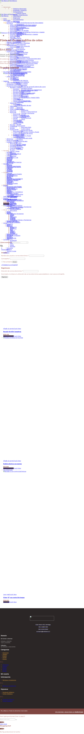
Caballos (4, 654)
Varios (18, 37)
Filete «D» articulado (10, 199)
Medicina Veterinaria (19, 9)
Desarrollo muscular (23, 46)
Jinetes (4, 659)
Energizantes (20, 49)
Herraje (4, 657)
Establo (4, 656)
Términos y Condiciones (9, 680)
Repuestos (13, 197)
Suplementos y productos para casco (28, 58)
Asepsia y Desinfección (20, 15)
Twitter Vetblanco (7, 694)
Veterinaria (5, 653)
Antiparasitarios (18, 12)
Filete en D (34, 62)
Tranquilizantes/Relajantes (25, 65)
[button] (8, 328)
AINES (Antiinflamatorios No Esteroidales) (29, 23)
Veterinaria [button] (6, 7)
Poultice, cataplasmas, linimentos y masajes (30, 32)
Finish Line (16, 18)
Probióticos (20, 55)
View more (3, 724)
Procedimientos (18, 19)
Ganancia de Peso (22, 52)
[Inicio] (5, 5)
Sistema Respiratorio (23, 57)
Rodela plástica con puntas (12, 464)
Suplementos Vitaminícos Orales (27, 63)
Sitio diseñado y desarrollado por (69, 712)
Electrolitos (20, 48)
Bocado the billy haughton (12, 331)
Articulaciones (21, 44)
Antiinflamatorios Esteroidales (26, 26)
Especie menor (21, 13)
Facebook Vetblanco (8, 692)
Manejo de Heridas (22, 30)
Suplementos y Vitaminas (21, 43)
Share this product (6, 63)
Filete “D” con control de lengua (14, 597)
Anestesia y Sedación (20, 10)
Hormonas (19, 29)
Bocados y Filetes (25, 62)
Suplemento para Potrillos (25, 60)
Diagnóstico (17, 16)
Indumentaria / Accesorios (15, 200)
